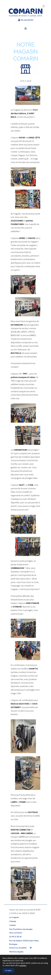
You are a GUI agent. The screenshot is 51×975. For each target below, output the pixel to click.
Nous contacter (15, 932)
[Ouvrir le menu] (43, 6)
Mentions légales (16, 951)
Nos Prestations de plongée (21, 929)
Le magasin (14, 917)
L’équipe (12, 921)
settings (22, 965)
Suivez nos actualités (18, 947)
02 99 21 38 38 (15, 936)
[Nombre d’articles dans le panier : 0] (25, 28)
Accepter (8, 970)
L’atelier (12, 925)
